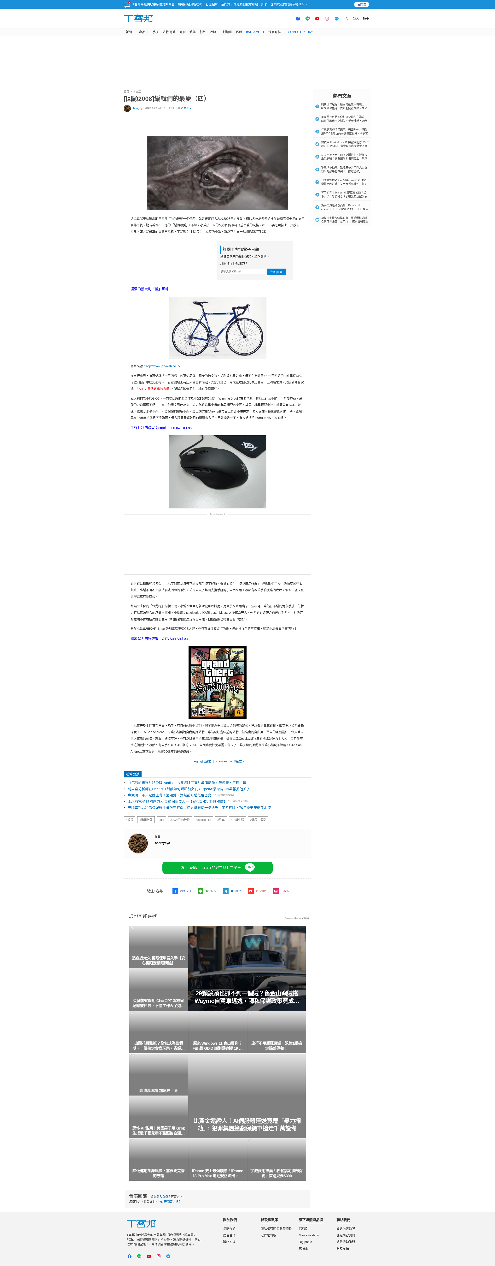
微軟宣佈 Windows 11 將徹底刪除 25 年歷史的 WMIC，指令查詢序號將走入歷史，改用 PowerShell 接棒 (345, 146)
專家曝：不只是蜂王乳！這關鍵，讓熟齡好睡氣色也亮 (169, 795)
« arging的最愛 (201, 761)
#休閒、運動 (258, 819)
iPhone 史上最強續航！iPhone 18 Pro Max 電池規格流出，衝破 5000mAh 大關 (217, 1173)
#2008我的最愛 (180, 819)
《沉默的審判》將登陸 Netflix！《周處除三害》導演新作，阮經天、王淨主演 (187, 783)
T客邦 (303, 1228)
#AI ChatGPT (255, 32)
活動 (213, 32)
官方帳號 (210, 891)
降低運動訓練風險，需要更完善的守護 (158, 1173)
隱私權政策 (297, 4)
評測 (182, 32)
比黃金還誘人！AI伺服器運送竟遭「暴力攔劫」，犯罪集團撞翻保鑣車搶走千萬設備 (247, 1125)
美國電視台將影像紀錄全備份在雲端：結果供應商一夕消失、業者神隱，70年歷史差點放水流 (199, 808)
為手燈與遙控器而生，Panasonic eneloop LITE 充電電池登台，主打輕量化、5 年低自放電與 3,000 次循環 (344, 209)
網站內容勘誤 (345, 1228)
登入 (356, 18)
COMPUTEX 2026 (300, 32)
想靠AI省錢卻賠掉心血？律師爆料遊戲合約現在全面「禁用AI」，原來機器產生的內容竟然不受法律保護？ (344, 221)
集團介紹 (229, 1228)
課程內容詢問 (345, 1235)
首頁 (126, 91)
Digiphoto (305, 1242)
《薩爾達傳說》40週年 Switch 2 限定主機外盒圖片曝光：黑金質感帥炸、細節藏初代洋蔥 (345, 183)
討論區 (227, 32)
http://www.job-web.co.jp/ (163, 366)
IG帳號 (285, 891)
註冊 (366, 18)
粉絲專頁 (185, 891)
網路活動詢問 (345, 1242)
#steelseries (203, 819)
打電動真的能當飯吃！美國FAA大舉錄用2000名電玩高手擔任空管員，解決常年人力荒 (344, 133)
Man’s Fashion (309, 1235)
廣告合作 (229, 1235)
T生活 (137, 91)
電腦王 (303, 1248)
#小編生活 (237, 819)
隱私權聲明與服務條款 (276, 1228)
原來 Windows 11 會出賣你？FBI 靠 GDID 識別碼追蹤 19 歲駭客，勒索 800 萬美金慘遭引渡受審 (217, 1046)
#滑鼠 (129, 819)
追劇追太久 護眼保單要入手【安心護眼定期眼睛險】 (158, 960)
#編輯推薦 (146, 819)
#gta (161, 819)
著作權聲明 (268, 1235)
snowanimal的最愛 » (230, 761)
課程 (239, 32)
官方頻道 (235, 891)
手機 (155, 32)
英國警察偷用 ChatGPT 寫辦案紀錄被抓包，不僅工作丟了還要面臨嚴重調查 (158, 1003)
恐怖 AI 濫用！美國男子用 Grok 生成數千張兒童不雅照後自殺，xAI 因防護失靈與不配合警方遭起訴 (158, 1131)
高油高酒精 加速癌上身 (158, 1091)
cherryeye (138, 108)
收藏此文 (186, 108)
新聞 (129, 32)
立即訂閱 (276, 272)
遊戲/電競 (169, 32)
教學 (192, 32)
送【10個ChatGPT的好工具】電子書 (211, 868)
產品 (142, 32)
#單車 (221, 819)
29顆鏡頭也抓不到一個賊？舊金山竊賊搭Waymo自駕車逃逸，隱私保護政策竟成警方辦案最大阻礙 (247, 997)
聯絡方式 (229, 1242)
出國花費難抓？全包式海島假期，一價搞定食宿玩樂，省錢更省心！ (158, 1046)
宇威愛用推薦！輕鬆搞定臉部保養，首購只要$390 (276, 1173)
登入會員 (162, 1196)
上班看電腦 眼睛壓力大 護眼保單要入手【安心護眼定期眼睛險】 (177, 801)
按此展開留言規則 (169, 1201)
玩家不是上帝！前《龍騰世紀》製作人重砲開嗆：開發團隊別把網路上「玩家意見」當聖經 (344, 158)
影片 (203, 32)
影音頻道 (261, 891)
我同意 (361, 4)
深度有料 (274, 32)
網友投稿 (342, 1248)
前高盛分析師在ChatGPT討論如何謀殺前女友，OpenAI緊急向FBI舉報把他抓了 (189, 789)
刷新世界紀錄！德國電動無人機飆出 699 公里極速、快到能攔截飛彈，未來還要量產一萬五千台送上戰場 (344, 108)
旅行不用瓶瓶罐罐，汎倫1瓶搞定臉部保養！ (276, 1045)
